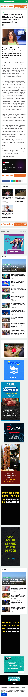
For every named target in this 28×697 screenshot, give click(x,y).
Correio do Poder (8, 2)
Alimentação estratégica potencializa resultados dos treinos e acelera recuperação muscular (18, 595)
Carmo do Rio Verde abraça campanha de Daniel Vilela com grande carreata (14, 268)
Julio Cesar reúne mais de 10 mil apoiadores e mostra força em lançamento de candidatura (17, 283)
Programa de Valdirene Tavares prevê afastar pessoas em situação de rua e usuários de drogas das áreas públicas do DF (18, 332)
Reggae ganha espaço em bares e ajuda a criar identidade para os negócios (7, 199)
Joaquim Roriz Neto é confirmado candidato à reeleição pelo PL (18, 601)
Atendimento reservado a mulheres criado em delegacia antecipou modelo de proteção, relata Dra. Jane (18, 297)
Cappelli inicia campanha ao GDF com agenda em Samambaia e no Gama (18, 305)
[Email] (19, 181)
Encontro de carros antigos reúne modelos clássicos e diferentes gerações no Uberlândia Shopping (20, 199)
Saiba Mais (3, 692)
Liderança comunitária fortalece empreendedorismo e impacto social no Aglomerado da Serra (18, 588)
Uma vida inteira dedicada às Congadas (17, 318)
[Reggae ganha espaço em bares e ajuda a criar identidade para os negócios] (7, 192)
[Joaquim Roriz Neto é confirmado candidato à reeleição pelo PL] (6, 602)
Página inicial (4, 12)
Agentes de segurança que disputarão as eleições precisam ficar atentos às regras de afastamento (7, 215)
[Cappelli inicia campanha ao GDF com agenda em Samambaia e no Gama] (6, 305)
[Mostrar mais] (22, 181)
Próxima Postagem (23, 231)
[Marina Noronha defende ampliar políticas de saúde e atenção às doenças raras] (6, 325)
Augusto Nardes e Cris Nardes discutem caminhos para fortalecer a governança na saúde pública (18, 312)
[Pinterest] (17, 181)
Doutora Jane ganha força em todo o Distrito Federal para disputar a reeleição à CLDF (18, 609)
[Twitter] (12, 181)
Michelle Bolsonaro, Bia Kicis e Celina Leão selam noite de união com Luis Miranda (18, 276)
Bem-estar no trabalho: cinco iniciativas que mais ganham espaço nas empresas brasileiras (18, 290)
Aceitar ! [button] (4, 694)
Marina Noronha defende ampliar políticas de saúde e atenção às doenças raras (18, 325)
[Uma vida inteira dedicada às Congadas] (6, 319)
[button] (1, 2)
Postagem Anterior (5, 231)
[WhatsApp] (14, 181)
